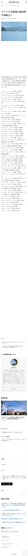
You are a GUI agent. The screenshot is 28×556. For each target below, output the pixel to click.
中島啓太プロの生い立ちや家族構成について (13, 522)
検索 (2, 490)
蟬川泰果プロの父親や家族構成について (12, 518)
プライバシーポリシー (7, 544)
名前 (3, 459)
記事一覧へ (14, 389)
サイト (3, 470)
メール (3, 464)
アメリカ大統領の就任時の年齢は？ (11, 510)
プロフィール (5, 547)
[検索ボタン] (26, 2)
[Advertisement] (14, 59)
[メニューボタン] (2, 2)
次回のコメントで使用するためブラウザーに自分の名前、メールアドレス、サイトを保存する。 (14, 477)
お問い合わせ (5, 537)
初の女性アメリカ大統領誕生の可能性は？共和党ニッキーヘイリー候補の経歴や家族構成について (13, 504)
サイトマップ (5, 540)
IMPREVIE (14, 2)
